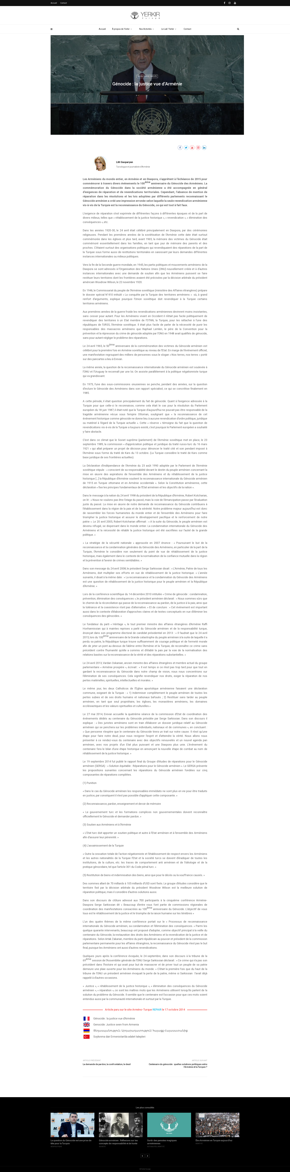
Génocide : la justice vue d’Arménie (114, 1018)
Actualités (103, 1146)
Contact (187, 29)
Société (54, 1146)
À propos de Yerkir (121, 29)
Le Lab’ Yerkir (167, 29)
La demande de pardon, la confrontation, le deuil (107, 1064)
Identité (112, 1146)
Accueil (102, 29)
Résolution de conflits (147, 76)
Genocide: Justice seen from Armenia (116, 1024)
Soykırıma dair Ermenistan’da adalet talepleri (119, 1036)
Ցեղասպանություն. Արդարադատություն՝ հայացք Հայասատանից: (140, 1030)
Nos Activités (145, 29)
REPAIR (157, 1009)
